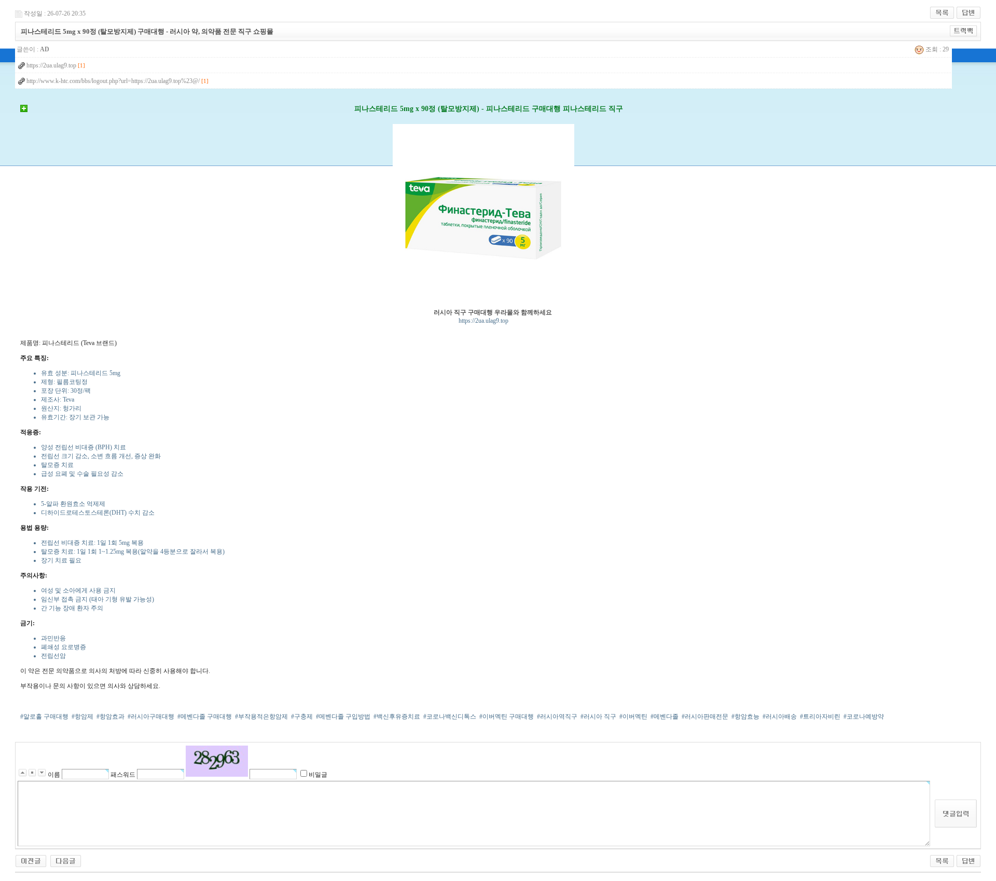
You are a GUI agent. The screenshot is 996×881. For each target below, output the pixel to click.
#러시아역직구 (557, 716)
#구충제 (302, 716)
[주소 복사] (963, 30)
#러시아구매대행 (151, 716)
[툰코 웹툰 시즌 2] (31, 860)
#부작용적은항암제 (261, 716)
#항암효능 (745, 716)
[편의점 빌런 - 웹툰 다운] (65, 860)
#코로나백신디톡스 (449, 716)
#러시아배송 (780, 716)
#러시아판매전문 (705, 716)
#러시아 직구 (598, 716)
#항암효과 (110, 716)
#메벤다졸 (665, 716)
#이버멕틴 (633, 716)
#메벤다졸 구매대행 (204, 716)
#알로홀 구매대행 (44, 716)
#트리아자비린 (820, 716)
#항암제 (82, 716)
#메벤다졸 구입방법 (343, 716)
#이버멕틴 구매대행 (506, 716)
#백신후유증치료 (397, 716)
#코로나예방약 (863, 716)
